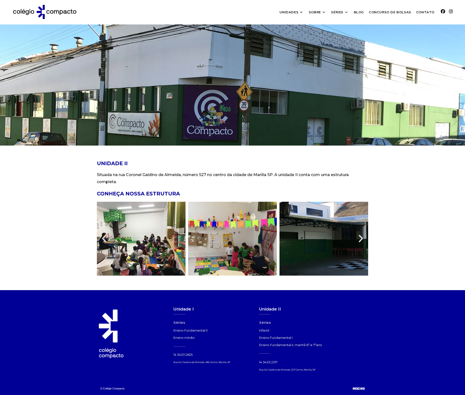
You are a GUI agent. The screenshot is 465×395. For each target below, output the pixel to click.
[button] (104, 238)
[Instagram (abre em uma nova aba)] (451, 11)
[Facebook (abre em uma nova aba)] (443, 11)
